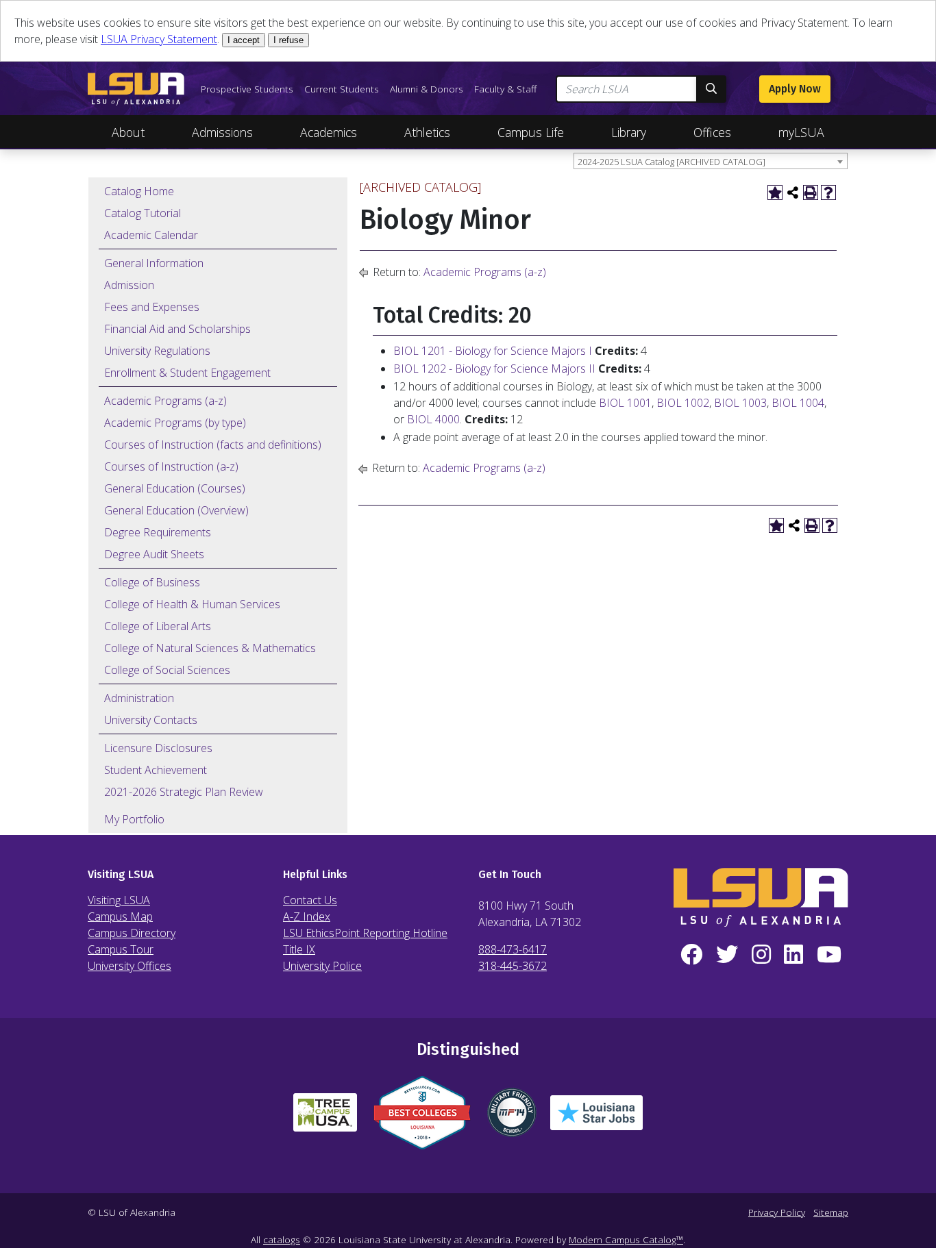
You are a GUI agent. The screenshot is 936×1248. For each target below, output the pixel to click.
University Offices (129, 965)
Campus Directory (131, 932)
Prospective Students (247, 88)
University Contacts (150, 719)
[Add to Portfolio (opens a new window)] (775, 192)
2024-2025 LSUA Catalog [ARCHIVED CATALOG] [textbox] (671, 161)
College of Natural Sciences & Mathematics (210, 648)
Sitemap (830, 1212)
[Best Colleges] (422, 1118)
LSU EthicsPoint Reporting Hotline (365, 932)
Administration (139, 698)
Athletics (427, 132)
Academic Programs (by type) (175, 422)
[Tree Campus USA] (325, 1118)
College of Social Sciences (167, 669)
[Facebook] (691, 954)
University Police (322, 965)
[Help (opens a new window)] (828, 192)
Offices (712, 132)
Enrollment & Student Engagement (187, 372)
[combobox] (711, 161)
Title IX (299, 949)
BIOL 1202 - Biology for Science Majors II (494, 368)
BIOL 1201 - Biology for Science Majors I (492, 350)
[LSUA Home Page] (136, 89)
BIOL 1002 (682, 402)
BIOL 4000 (433, 419)
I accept (243, 40)
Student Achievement (155, 769)
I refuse (288, 40)
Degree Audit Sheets (154, 554)
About (128, 132)
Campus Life (530, 132)
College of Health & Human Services (192, 604)
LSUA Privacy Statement (159, 39)
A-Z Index (306, 916)
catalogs (281, 1239)
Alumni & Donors (426, 88)
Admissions (222, 132)
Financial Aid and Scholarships (177, 328)
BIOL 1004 (798, 402)
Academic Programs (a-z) (165, 400)
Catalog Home (139, 191)
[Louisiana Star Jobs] (596, 1118)
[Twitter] (727, 954)
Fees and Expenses (151, 306)
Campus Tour (120, 949)
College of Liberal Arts (157, 626)
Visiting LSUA (119, 900)
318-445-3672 (512, 965)
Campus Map (120, 916)
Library (628, 132)
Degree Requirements (157, 532)
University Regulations (157, 350)
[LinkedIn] (793, 954)
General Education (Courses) (174, 488)
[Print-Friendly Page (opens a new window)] (810, 192)
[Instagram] (761, 954)
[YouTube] (829, 954)
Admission (129, 284)
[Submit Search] (711, 89)
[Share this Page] (792, 192)
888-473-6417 (512, 949)
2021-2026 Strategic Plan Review (183, 791)
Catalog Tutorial (142, 213)
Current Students (341, 88)
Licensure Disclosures (158, 748)
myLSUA (801, 132)
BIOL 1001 (625, 402)
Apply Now (795, 88)
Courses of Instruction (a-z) (171, 466)
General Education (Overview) (176, 510)
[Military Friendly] (512, 1118)
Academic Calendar (151, 234)
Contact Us (310, 900)
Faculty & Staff (505, 88)
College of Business (152, 582)
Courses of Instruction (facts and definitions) (212, 444)
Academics (328, 132)
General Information (154, 263)
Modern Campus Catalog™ (626, 1239)
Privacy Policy (776, 1212)
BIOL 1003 (740, 402)
